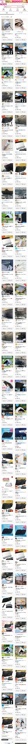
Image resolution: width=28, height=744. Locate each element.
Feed (3, 9)
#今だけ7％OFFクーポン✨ (20, 660)
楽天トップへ (24, 4)
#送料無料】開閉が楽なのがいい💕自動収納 (20, 443)
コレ (4, 39)
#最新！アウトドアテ (20, 419)
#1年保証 (3, 370)
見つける (10, 9)
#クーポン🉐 (4, 178)
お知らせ (17, 9)
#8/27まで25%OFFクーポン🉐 (20, 33)
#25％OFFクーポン (5, 394)
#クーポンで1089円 (5, 154)
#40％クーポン (18, 370)
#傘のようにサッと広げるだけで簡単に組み (20, 82)
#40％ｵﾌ (3, 33)
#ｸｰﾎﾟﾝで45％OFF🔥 (6, 202)
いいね (11, 39)
